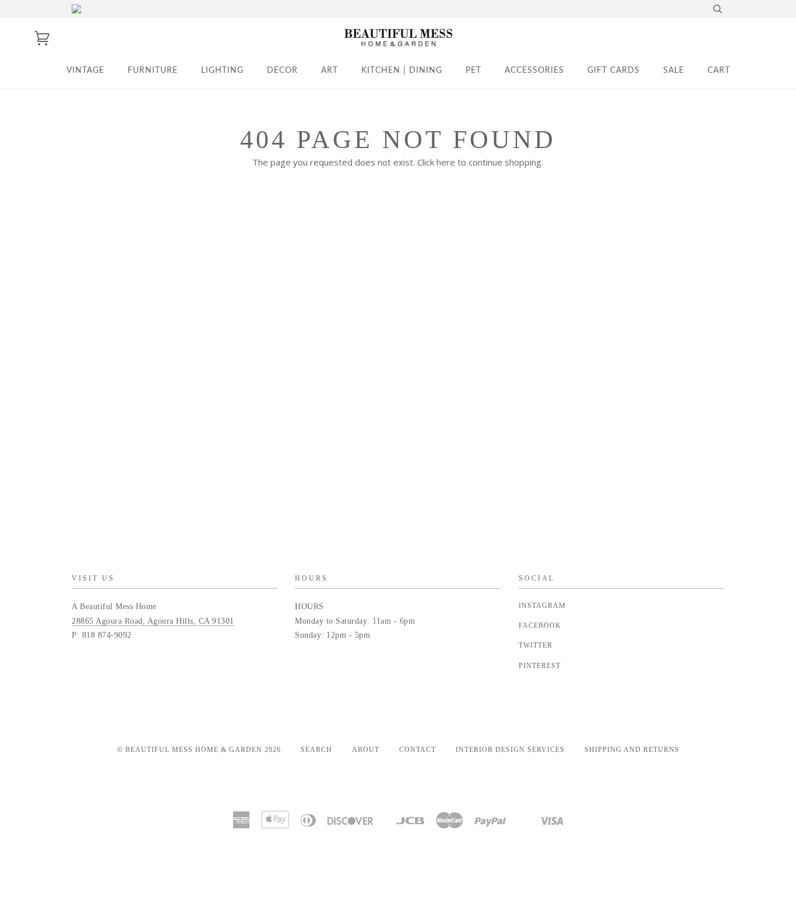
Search (316, 750)
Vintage (85, 70)
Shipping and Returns (631, 750)
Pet (473, 70)
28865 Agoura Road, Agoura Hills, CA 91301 (153, 621)
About (365, 750)
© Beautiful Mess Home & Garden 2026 (199, 750)
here (445, 162)
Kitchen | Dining (401, 70)
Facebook (540, 625)
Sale (673, 70)
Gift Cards (613, 70)
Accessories (534, 70)
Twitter (535, 645)
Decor (282, 70)
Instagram (542, 606)
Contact (417, 750)
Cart (718, 70)
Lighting (222, 70)
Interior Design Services (510, 750)
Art (329, 70)
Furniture (153, 70)
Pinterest (540, 666)
